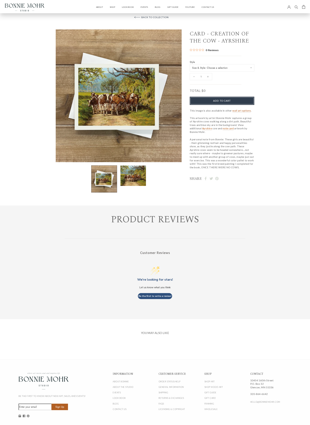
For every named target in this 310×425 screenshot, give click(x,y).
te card (230, 128)
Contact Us (208, 7)
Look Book (128, 7)
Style (192, 62)
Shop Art (209, 381)
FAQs (161, 403)
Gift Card (210, 398)
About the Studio (123, 387)
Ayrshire (207, 128)
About (99, 7)
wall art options (241, 110)
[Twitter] (211, 178)
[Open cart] (303, 7)
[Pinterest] (217, 178)
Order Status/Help (170, 381)
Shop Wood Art (213, 387)
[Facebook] (205, 178)
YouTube (190, 7)
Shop (112, 7)
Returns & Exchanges (171, 398)
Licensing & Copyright (172, 409)
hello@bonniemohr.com (265, 402)
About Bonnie (121, 381)
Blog (157, 7)
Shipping (163, 392)
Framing (209, 403)
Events (144, 7)
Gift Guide (172, 7)
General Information (171, 387)
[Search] (296, 7)
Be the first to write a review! (155, 296)
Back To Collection (154, 17)
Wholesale (211, 409)
